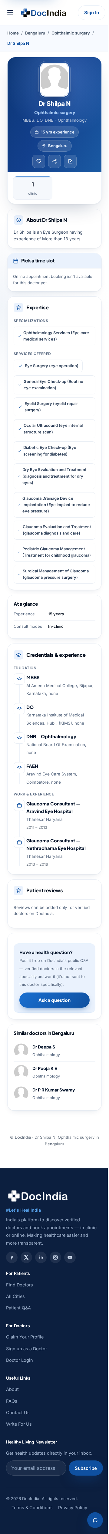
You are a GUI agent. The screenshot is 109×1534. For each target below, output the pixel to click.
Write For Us (19, 1424)
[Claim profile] (70, 161)
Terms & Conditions (32, 1507)
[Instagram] (55, 1257)
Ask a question (54, 1000)
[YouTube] (70, 1257)
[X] (26, 1257)
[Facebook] (12, 1257)
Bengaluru (35, 33)
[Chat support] (95, 1520)
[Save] (38, 161)
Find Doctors (19, 1284)
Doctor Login (19, 1360)
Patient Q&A (18, 1307)
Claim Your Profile (25, 1336)
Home (13, 33)
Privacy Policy (72, 1507)
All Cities (15, 1296)
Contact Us (18, 1412)
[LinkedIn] (41, 1257)
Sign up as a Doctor (26, 1348)
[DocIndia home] (43, 13)
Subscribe (86, 1468)
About (12, 1389)
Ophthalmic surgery (70, 33)
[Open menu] (10, 12)
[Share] (54, 161)
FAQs (11, 1401)
